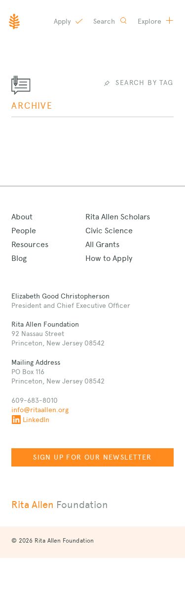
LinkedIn (36, 420)
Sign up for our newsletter (92, 457)
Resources (29, 244)
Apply (63, 21)
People (23, 230)
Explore (150, 21)
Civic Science (109, 230)
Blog (19, 258)
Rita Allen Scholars (117, 216)
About (22, 216)
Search (105, 21)
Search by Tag (144, 82)
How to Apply (108, 258)
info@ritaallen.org (40, 410)
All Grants (102, 244)
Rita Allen (59, 505)
